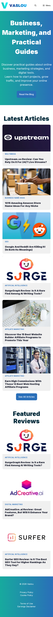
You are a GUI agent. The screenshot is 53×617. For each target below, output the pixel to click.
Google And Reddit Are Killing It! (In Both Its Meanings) (25, 248)
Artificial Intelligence (16, 285)
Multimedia (10, 154)
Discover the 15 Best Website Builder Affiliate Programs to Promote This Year (23, 337)
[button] (35, 5)
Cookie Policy (26, 595)
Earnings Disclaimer (26, 606)
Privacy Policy (26, 592)
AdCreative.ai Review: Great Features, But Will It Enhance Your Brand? (26, 512)
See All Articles (26, 397)
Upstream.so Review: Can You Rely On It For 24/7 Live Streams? (26, 161)
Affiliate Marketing (14, 329)
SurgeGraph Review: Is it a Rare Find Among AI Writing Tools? (25, 464)
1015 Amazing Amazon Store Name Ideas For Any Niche (23, 204)
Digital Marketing (14, 504)
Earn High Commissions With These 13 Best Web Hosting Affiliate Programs (23, 384)
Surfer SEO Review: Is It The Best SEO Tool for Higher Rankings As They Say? (26, 562)
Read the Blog (26, 94)
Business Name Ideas (15, 198)
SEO (7, 242)
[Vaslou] (13, 5)
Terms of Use (26, 603)
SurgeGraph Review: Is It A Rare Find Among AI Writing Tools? (25, 292)
